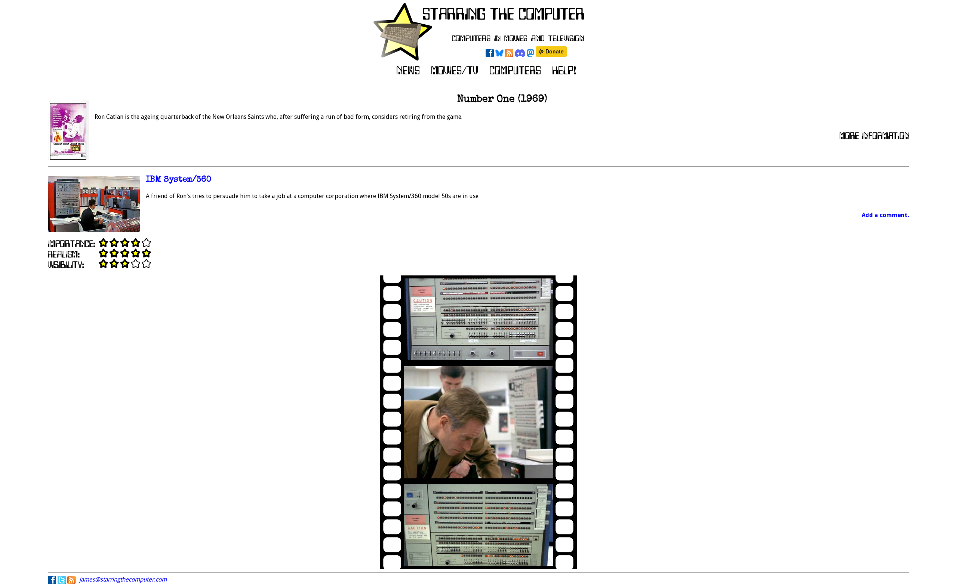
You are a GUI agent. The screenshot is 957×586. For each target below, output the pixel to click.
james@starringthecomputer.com (123, 579)
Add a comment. (885, 215)
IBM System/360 (178, 180)
